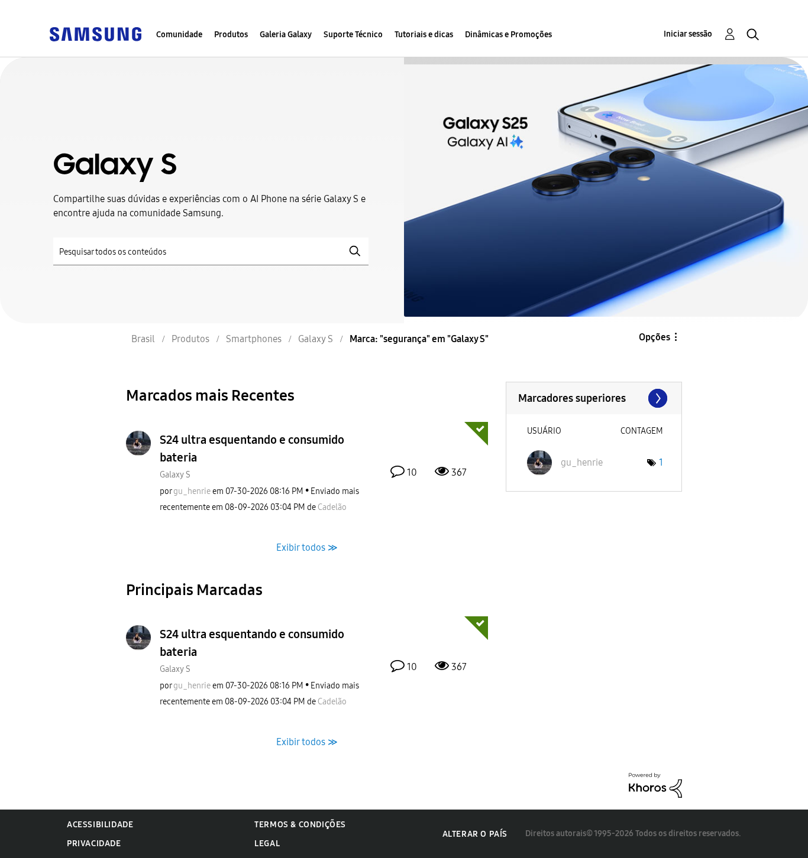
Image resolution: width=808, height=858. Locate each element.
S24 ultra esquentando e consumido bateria (252, 448)
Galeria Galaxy (286, 35)
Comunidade (179, 35)
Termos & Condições (300, 825)
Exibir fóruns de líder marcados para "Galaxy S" (593, 398)
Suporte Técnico (353, 35)
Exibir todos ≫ (307, 546)
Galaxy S (175, 475)
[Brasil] (95, 33)
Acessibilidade (100, 825)
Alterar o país (475, 834)
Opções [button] (654, 337)
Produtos (231, 35)
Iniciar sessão (688, 34)
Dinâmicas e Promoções (508, 35)
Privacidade (94, 843)
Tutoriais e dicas (424, 35)
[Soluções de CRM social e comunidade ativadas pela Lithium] (655, 784)
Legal (267, 843)
